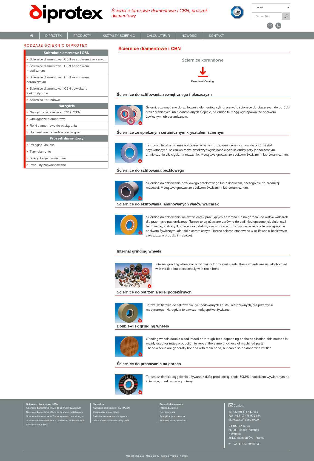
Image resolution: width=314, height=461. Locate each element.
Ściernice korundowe (45, 100)
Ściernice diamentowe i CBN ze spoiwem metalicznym (54, 412)
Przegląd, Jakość (42, 145)
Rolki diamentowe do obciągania (53, 125)
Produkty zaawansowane (48, 165)
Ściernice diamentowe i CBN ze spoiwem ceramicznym (54, 416)
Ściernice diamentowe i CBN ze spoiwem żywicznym (68, 59)
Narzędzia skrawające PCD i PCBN (55, 112)
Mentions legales (135, 456)
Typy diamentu (40, 151)
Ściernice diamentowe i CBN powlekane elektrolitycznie (55, 420)
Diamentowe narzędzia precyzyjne (55, 132)
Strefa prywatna (169, 456)
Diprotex (53, 35)
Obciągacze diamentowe (48, 119)
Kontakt (216, 35)
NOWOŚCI (189, 35)
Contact (238, 405)
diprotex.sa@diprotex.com (244, 419)
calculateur (158, 35)
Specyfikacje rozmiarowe (48, 158)
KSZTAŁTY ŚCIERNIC (119, 35)
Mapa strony (152, 456)
